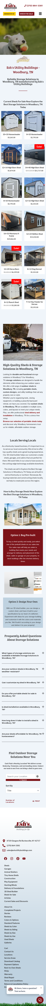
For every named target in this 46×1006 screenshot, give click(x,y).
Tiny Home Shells (11, 875)
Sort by (9, 786)
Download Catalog (12, 961)
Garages (7, 869)
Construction (9, 878)
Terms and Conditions (13, 981)
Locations (8, 955)
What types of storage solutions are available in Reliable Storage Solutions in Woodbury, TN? (20, 655)
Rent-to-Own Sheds (12, 968)
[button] (40, 13)
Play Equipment (10, 882)
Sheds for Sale (10, 895)
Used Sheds (9, 939)
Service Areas (10, 958)
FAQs (6, 971)
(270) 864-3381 (35, 5)
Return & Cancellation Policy (16, 984)
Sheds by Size (9, 933)
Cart (6, 948)
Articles (7, 898)
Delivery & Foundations (14, 888)
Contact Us (9, 951)
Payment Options (11, 964)
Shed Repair (9, 977)
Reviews (7, 917)
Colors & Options (11, 920)
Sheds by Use (9, 936)
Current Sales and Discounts (16, 901)
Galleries (8, 943)
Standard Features (12, 923)
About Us (8, 907)
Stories (7, 913)
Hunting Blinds (10, 885)
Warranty (8, 974)
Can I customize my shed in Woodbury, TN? (21, 682)
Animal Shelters (11, 872)
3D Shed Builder (11, 891)
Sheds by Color (10, 926)
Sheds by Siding (10, 930)
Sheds (6, 865)
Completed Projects (12, 910)
